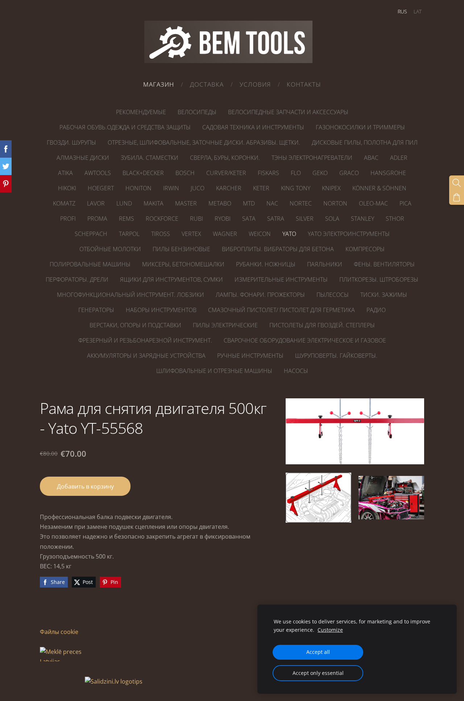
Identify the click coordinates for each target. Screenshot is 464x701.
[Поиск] (456, 182)
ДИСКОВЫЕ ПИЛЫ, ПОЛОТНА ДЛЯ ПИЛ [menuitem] (365, 142)
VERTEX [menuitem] (191, 234)
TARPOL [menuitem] (129, 234)
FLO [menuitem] (296, 173)
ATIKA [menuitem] (65, 173)
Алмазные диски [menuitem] (83, 158)
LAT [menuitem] (418, 11)
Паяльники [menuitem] (324, 264)
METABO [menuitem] (219, 203)
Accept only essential (318, 672)
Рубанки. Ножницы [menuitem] (265, 264)
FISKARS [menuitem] (268, 173)
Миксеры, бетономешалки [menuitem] (183, 264)
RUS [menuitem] (402, 11)
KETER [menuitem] (261, 188)
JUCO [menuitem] (197, 188)
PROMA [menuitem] (97, 219)
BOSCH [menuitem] (185, 173)
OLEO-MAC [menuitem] (373, 203)
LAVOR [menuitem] (96, 203)
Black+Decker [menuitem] (143, 173)
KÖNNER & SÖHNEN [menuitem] (379, 188)
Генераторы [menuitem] (96, 310)
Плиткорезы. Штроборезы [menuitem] (378, 279)
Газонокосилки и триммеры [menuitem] (360, 127)
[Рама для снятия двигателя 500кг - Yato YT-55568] (318, 498)
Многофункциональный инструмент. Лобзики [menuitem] (130, 295)
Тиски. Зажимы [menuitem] (383, 295)
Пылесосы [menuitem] (332, 295)
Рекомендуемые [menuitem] (141, 112)
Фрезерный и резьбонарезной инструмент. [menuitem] (145, 340)
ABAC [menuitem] (371, 158)
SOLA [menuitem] (332, 219)
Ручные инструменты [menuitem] (250, 356)
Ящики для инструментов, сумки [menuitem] (171, 279)
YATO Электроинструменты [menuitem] (349, 234)
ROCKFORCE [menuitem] (162, 219)
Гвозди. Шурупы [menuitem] (71, 142)
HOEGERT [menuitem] (101, 188)
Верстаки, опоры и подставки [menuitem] (135, 325)
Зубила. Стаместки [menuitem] (149, 158)
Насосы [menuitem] (296, 371)
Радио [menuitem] (376, 310)
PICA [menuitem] (405, 203)
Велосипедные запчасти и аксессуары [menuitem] (288, 112)
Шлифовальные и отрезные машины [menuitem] (214, 371)
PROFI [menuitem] (68, 219)
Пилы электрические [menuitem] (225, 325)
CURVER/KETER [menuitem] (226, 173)
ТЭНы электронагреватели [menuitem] (312, 158)
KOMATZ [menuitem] (64, 203)
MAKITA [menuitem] (153, 203)
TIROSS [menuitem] (160, 234)
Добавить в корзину (85, 486)
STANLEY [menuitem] (362, 219)
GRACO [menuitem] (349, 173)
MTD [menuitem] (249, 203)
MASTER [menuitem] (186, 203)
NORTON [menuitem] (335, 203)
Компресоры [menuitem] (365, 249)
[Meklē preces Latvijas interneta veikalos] (61, 681)
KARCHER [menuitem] (228, 188)
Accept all (318, 651)
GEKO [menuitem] (320, 173)
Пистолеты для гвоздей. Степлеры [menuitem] (322, 325)
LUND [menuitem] (124, 203)
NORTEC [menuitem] (301, 203)
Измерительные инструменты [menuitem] (281, 279)
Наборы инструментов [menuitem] (161, 310)
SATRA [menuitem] (275, 219)
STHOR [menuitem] (395, 219)
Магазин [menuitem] (158, 84)
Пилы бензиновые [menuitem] (181, 249)
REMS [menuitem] (126, 219)
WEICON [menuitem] (260, 234)
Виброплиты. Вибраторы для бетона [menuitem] (278, 249)
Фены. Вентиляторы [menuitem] (384, 264)
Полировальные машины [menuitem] (90, 264)
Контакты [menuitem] (304, 84)
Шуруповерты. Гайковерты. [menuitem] (336, 356)
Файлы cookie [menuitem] (59, 632)
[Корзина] (456, 197)
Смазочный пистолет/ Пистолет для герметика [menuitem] (281, 310)
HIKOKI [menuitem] (67, 188)
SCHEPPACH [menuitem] (91, 234)
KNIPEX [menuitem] (331, 188)
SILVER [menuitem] (305, 219)
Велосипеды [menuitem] (197, 112)
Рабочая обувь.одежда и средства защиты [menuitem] (125, 127)
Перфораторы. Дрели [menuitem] (77, 279)
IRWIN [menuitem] (171, 188)
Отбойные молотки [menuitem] (110, 249)
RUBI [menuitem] (196, 219)
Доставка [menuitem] (207, 84)
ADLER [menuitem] (398, 158)
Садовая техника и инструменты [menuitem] (253, 127)
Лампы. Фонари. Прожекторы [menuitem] (260, 295)
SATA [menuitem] (249, 219)
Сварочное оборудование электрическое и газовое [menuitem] (305, 340)
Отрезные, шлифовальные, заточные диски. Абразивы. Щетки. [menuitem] (204, 142)
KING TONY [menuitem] (295, 188)
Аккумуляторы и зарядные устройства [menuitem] (146, 356)
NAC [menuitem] (272, 203)
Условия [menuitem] (255, 84)
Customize (330, 629)
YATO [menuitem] (289, 234)
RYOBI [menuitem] (223, 219)
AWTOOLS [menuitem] (97, 173)
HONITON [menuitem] (138, 188)
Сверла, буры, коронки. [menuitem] (225, 158)
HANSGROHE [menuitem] (388, 173)
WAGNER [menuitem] (225, 234)
